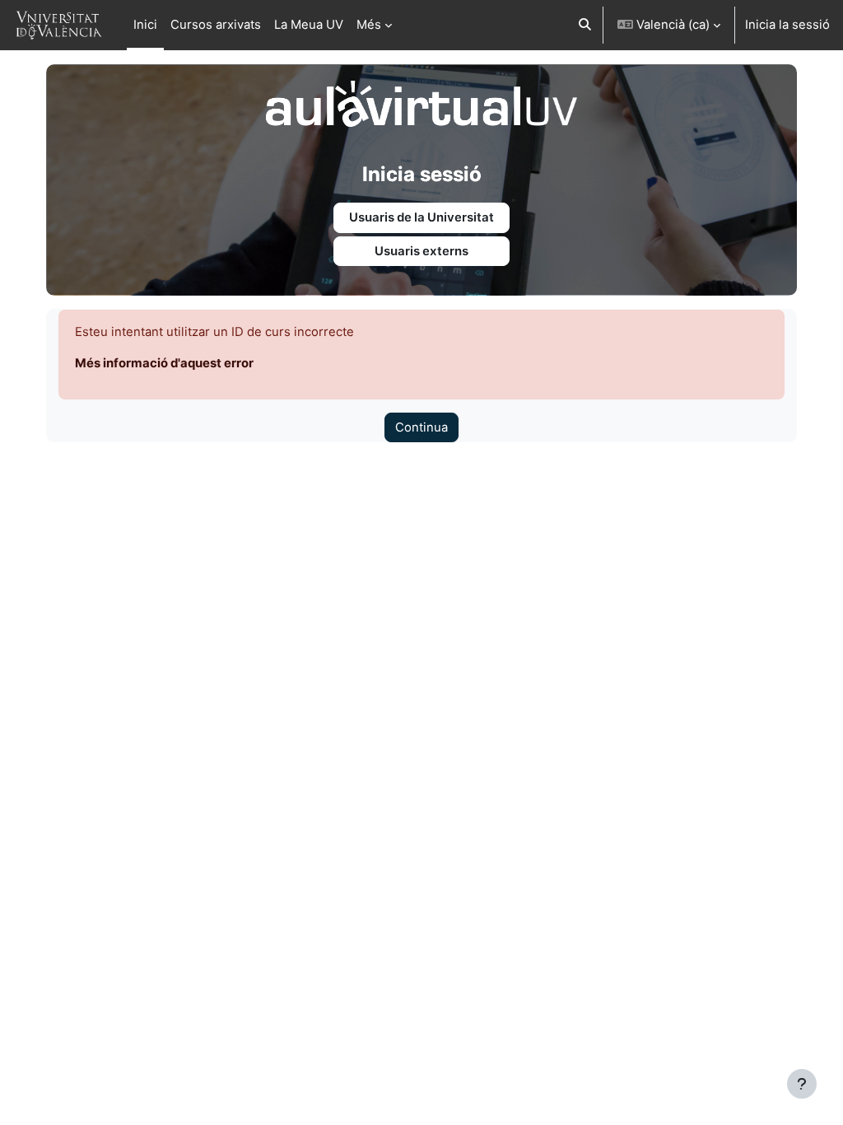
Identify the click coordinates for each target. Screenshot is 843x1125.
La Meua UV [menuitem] (308, 24)
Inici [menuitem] (145, 24)
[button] (585, 25)
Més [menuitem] (368, 24)
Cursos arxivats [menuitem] (215, 24)
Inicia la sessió (787, 24)
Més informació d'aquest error (164, 363)
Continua (421, 427)
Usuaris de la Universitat (421, 217)
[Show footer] (802, 1084)
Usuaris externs (421, 251)
